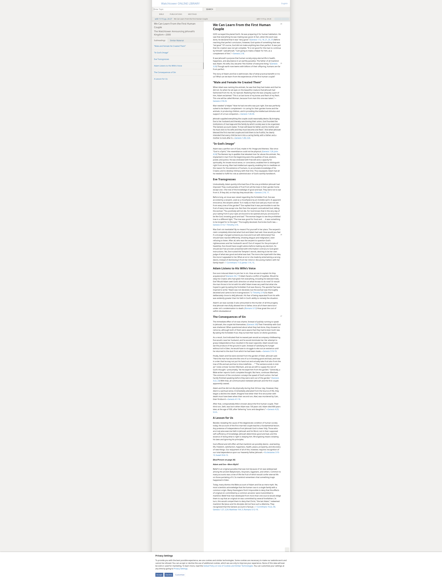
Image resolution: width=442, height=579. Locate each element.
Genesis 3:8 (252, 324)
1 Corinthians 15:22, (264, 507)
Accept (159, 574)
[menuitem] (287, 9)
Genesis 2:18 (238, 53)
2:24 (248, 138)
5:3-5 (215, 412)
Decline (169, 574)
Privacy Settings (181, 568)
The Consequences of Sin (165, 72)
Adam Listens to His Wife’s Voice (168, 65)
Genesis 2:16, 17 (262, 192)
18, (263, 39)
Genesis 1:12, (256, 39)
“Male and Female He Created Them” (170, 46)
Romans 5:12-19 (251, 509)
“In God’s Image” (161, 52)
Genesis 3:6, (232, 276)
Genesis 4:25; (273, 409)
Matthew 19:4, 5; (236, 509)
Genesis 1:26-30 (247, 114)
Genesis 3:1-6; (219, 225)
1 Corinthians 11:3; (233, 262)
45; (274, 507)
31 (272, 39)
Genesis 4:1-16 (234, 399)
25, (269, 39)
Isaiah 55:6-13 (221, 455)
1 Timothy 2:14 (231, 225)
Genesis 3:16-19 (269, 351)
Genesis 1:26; (268, 151)
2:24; (226, 509)
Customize (179, 574)
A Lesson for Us (161, 79)
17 (238, 276)
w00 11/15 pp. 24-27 (163, 19)
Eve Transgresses (161, 59)
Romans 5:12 (250, 308)
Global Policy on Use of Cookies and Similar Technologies (228, 566)
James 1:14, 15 (247, 262)
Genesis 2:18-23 (220, 101)
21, (266, 39)
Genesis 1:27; (218, 509)
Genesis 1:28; (240, 138)
